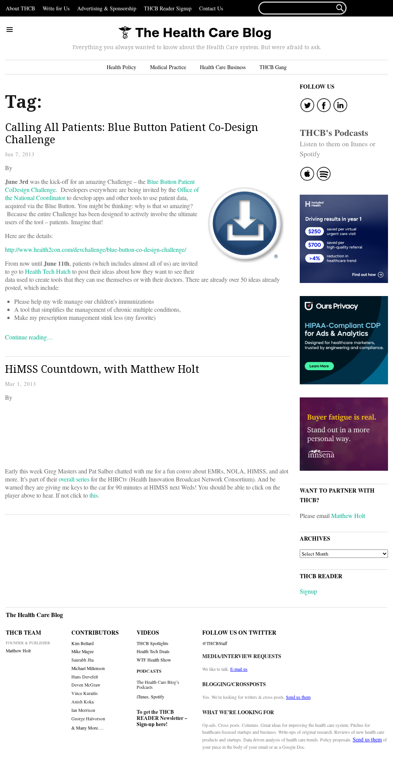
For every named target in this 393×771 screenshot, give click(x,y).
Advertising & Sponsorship (106, 8)
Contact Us (211, 8)
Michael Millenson (88, 668)
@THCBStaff (214, 643)
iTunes (143, 696)
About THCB (20, 8)
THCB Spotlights (152, 643)
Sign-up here (151, 724)
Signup (308, 591)
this (93, 495)
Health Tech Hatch (48, 271)
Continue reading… (29, 337)
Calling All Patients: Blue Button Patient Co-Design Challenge (131, 133)
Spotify (157, 696)
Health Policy (121, 67)
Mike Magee (82, 651)
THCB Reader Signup (168, 8)
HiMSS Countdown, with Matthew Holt (102, 369)
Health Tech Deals (153, 651)
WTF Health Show (154, 660)
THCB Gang (273, 67)
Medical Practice (168, 67)
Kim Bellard (82, 643)
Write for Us (56, 8)
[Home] (194, 33)
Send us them (298, 697)
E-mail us (239, 669)
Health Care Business (223, 67)
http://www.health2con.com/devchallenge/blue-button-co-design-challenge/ (95, 249)
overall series (74, 479)
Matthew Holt (348, 515)
